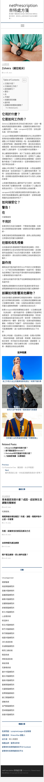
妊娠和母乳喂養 (10, 100)
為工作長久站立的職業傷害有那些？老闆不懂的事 (22, 381)
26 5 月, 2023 (7, 534)
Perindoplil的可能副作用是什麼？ (19, 453)
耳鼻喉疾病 (6, 667)
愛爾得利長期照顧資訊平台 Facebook (16, 747)
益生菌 (4, 739)
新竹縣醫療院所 (8, 633)
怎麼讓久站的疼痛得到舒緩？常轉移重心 (22, 438)
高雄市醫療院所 (8, 714)
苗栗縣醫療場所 (8, 693)
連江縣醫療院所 (8, 697)
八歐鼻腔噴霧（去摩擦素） (16, 456)
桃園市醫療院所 (8, 637)
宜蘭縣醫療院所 (8, 603)
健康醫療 (5, 582)
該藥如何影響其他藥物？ (14, 105)
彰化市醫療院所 (8, 612)
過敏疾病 (5, 702)
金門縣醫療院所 (8, 706)
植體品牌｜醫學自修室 (11, 743)
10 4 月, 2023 (7, 558)
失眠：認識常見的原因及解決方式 (16, 531)
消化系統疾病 (6, 496)
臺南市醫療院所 (8, 680)
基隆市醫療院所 (8, 599)
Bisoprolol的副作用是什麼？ (17, 448)
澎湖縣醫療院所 (8, 646)
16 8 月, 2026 (7, 507)
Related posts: (13, 108)
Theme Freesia (35, 770)
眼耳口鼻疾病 (7, 650)
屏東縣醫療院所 (8, 608)
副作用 (7, 102)
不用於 (7, 97)
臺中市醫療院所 (8, 672)
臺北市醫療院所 (8, 676)
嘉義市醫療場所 (8, 590)
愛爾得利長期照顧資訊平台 (12, 751)
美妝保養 (5, 663)
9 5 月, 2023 (6, 546)
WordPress (5, 773)
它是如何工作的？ (11, 86)
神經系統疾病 (7, 659)
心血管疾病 (5, 64)
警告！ (7, 92)
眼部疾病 (5, 655)
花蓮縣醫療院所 (8, 689)
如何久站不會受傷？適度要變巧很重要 (22, 410)
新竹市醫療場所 (8, 629)
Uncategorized (7, 578)
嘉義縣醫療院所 (8, 595)
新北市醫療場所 (8, 625)
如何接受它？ (10, 89)
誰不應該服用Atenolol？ (15, 450)
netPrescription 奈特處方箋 (23, 8)
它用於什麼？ (10, 83)
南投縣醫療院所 (8, 586)
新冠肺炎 (5, 620)
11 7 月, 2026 (7, 523)
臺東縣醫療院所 (8, 684)
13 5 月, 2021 (7, 73)
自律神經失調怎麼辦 (10, 543)
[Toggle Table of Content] (23, 80)
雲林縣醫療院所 (8, 710)
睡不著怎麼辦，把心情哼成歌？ (15, 554)
